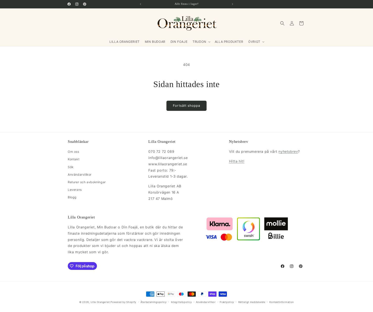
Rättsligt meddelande (251, 302)
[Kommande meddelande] (232, 4)
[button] (201, 41)
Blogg (72, 197)
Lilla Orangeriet (100, 302)
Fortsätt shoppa (186, 105)
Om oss (73, 151)
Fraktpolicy (227, 302)
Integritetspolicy (181, 302)
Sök (71, 167)
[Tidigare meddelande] (140, 4)
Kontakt (73, 159)
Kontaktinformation (281, 302)
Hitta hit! (236, 161)
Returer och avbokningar (87, 182)
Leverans (75, 189)
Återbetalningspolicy (154, 302)
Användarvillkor (80, 174)
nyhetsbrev (288, 151)
